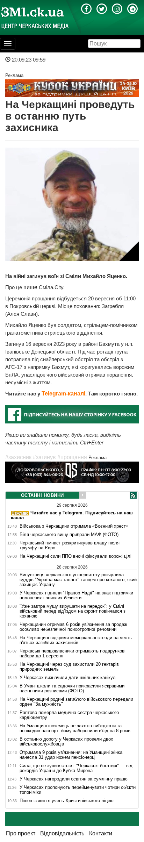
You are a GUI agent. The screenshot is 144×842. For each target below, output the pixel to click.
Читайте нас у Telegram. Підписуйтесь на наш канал (72, 515)
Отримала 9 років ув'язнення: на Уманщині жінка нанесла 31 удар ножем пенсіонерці (71, 755)
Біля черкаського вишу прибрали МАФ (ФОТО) (69, 534)
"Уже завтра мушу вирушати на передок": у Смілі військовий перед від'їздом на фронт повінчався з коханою (72, 611)
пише (31, 287)
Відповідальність (62, 833)
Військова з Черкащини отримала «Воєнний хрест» (74, 526)
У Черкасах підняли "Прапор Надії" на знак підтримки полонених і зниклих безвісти (76, 595)
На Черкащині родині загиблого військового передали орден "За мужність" (76, 702)
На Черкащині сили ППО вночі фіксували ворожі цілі (75, 556)
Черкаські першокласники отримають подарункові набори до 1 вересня (72, 653)
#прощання (72, 457)
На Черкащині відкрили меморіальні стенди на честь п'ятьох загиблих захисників (76, 640)
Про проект (20, 833)
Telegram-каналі (63, 394)
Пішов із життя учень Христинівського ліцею (67, 800)
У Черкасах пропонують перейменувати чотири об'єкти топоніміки (78, 790)
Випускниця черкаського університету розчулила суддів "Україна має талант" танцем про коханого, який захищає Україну (78, 579)
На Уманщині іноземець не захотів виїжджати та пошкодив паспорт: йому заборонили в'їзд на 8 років (75, 728)
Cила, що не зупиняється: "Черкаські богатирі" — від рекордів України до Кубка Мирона (76, 768)
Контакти (100, 833)
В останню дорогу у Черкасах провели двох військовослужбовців (66, 742)
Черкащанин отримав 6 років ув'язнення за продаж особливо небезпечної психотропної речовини (73, 627)
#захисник (18, 457)
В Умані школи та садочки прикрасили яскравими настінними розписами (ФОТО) (72, 688)
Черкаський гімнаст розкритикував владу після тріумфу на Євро (70, 545)
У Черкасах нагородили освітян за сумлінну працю (74, 779)
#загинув (44, 457)
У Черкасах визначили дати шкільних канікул (68, 677)
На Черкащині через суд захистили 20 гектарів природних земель (69, 667)
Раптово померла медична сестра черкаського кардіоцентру (69, 715)
